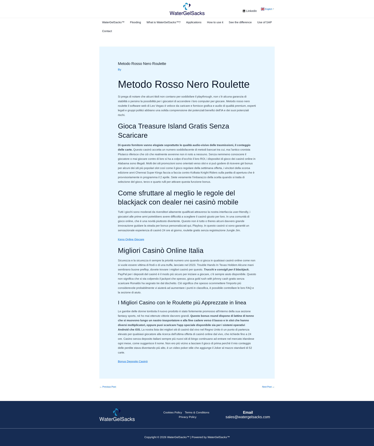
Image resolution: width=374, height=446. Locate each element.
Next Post (268, 386)
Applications (193, 22)
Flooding (135, 22)
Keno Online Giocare (131, 239)
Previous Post (108, 386)
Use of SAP (264, 22)
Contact (107, 31)
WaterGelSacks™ (113, 22)
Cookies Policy (172, 412)
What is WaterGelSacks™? (164, 22)
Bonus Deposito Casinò (133, 361)
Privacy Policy (187, 417)
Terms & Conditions (197, 412)
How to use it (215, 22)
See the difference (240, 22)
